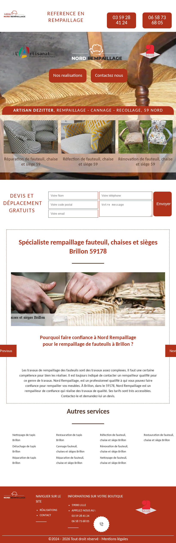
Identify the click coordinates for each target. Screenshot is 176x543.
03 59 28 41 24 (121, 20)
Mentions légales (115, 539)
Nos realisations (67, 75)
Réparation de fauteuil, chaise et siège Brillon (70, 460)
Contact (45, 515)
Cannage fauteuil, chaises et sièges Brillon (70, 449)
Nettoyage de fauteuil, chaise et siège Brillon (113, 460)
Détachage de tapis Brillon (24, 449)
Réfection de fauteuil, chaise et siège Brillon (113, 438)
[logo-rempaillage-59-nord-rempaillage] (14, 14)
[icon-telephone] (101, 524)
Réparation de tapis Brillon (24, 460)
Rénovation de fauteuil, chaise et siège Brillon (114, 449)
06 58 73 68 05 (157, 20)
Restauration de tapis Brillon (69, 438)
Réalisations (48, 510)
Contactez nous (109, 75)
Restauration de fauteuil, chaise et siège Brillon (159, 438)
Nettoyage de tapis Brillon (23, 438)
